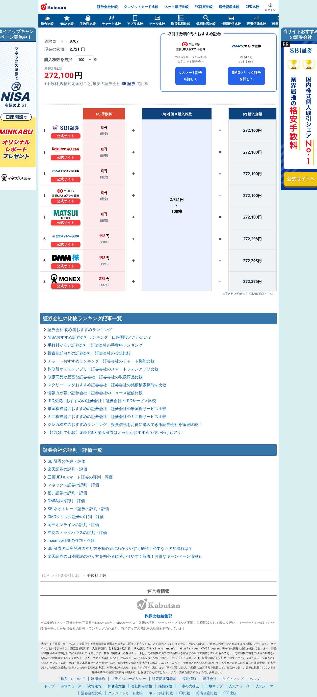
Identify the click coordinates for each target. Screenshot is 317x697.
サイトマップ (233, 679)
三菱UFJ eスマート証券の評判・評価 (80, 477)
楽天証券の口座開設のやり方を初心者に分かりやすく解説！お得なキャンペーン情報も (125, 556)
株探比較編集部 (158, 616)
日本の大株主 (188, 686)
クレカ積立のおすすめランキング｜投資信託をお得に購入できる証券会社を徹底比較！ (125, 424)
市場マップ (214, 686)
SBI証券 (128, 83)
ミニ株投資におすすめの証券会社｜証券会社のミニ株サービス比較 (107, 416)
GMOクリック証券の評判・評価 (76, 516)
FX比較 (184, 693)
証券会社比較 (107, 7)
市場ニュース (71, 686)
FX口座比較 (204, 7)
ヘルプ (255, 679)
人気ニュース (239, 686)
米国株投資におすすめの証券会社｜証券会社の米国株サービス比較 (107, 408)
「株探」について (71, 679)
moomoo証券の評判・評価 (71, 540)
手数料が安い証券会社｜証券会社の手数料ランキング (95, 345)
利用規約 (98, 679)
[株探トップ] (53, 6)
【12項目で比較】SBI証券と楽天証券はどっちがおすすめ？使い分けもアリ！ (116, 432)
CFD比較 (252, 7)
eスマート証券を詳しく (190, 76)
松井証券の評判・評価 (67, 493)
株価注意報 (116, 686)
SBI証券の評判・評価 (66, 461)
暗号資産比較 (229, 7)
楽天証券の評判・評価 (67, 469)
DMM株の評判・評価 (66, 501)
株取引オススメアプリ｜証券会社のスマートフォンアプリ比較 (103, 369)
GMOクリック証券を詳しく (246, 76)
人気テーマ (264, 686)
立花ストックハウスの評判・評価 (77, 532)
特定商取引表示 (164, 679)
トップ (49, 686)
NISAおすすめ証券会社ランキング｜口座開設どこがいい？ (100, 337)
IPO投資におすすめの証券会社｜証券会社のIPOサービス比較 (102, 400)
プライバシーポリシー (128, 679)
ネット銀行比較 (176, 7)
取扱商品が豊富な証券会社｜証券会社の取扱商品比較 (95, 377)
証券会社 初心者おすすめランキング (80, 329)
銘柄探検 (165, 686)
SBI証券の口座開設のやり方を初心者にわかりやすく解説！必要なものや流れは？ (120, 548)
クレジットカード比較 (141, 7)
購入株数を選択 (58, 59)
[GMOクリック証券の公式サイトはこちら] (246, 46)
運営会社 (209, 679)
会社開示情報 (141, 686)
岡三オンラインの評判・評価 (73, 524)
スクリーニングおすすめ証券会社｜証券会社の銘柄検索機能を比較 (107, 385)
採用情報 (189, 679)
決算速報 (95, 686)
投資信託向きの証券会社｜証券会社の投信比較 (89, 353)
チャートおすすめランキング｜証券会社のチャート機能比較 (101, 361)
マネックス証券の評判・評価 (73, 485)
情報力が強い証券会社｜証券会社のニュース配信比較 (95, 392)
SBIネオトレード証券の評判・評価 (78, 508)
